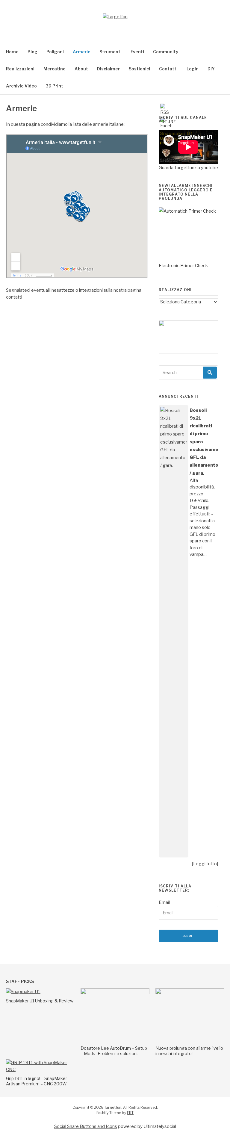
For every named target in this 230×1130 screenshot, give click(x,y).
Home (12, 51)
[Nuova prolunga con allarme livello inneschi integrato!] (189, 993)
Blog (32, 51)
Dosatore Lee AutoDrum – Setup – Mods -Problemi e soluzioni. (114, 1051)
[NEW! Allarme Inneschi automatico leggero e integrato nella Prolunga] (188, 234)
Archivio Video (21, 85)
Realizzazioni (20, 68)
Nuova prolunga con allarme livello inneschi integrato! (189, 1051)
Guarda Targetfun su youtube (188, 167)
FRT (130, 1113)
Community (165, 51)
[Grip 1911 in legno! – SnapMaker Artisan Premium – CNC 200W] (40, 1069)
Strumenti (110, 51)
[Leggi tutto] (205, 863)
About (81, 68)
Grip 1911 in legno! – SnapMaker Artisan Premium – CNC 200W (36, 1081)
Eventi (137, 51)
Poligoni (55, 51)
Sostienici (139, 68)
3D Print (54, 85)
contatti (14, 297)
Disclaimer (108, 68)
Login (193, 68)
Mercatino (54, 68)
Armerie (81, 51)
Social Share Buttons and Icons (85, 1126)
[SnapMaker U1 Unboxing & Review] (23, 991)
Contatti (168, 68)
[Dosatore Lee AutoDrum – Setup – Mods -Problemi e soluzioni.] (115, 993)
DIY (211, 68)
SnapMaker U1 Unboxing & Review (39, 1000)
